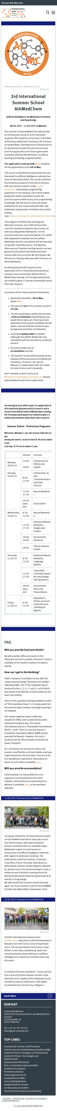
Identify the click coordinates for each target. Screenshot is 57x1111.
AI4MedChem (11, 940)
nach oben (10, 996)
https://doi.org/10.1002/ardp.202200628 (32, 216)
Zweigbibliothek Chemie (16, 1085)
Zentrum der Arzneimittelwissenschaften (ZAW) (27, 1050)
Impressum (18, 1099)
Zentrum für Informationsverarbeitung (22, 1091)
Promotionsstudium (13, 1072)
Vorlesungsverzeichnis (15, 1075)
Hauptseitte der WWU (14, 1078)
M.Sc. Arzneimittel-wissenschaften (21, 1065)
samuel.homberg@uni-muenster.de (24, 377)
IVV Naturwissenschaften (16, 1088)
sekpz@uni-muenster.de (16, 1031)
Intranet (6, 1099)
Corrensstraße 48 (12, 1019)
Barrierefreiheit (11, 1101)
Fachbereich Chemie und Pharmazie (22, 1046)
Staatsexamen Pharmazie (16, 1062)
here (37, 164)
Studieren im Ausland (14, 1069)
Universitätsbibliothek (15, 1081)
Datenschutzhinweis (36, 1099)
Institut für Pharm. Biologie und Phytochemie (26, 1053)
